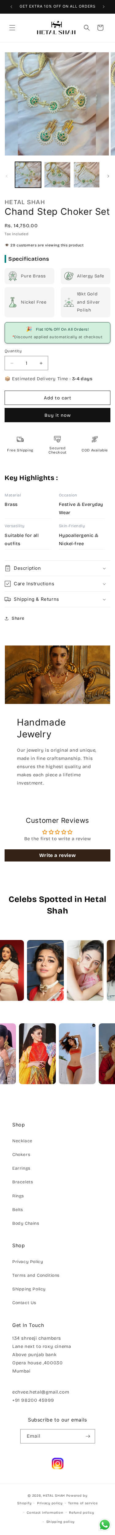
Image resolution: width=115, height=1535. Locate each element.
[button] (12, 27)
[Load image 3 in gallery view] (87, 175)
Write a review (57, 855)
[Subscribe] (88, 1436)
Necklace (22, 1140)
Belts (17, 1209)
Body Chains (25, 1223)
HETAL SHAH (54, 1496)
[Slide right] (108, 176)
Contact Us (24, 1302)
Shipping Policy (29, 1289)
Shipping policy (60, 1522)
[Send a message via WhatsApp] (105, 1525)
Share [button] (18, 618)
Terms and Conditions (35, 1275)
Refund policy (81, 1513)
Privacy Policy (27, 1261)
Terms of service (83, 1503)
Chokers (21, 1154)
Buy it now (57, 415)
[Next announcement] (103, 6)
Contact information (45, 1513)
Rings (18, 1196)
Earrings (21, 1168)
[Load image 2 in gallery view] (57, 175)
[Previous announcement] (11, 6)
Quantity (13, 351)
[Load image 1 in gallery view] (28, 175)
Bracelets (22, 1182)
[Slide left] (6, 176)
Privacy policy (50, 1503)
